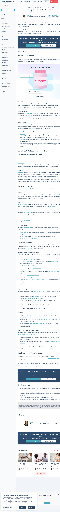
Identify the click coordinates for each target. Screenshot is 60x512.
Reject (22, 507)
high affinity (28, 103)
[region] (19, 501)
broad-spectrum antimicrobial (31, 113)
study (19, 254)
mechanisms (44, 157)
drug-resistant (30, 248)
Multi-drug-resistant (22, 244)
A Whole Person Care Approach (36, 7)
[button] (20, 1)
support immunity (33, 238)
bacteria (44, 194)
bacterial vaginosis (54, 261)
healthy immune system (38, 291)
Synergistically (23, 232)
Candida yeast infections (29, 265)
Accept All (31, 507)
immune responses (38, 300)
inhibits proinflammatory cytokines (33, 315)
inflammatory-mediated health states (26, 334)
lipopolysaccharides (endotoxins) (36, 323)
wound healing (37, 348)
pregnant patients (36, 366)
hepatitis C (52, 206)
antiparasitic (27, 220)
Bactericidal (20, 172)
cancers (34, 284)
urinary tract (32, 261)
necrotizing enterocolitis (31, 259)
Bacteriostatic (21, 163)
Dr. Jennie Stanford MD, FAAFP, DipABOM (35, 16)
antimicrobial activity (29, 188)
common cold (36, 296)
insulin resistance (45, 346)
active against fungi (28, 212)
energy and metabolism (30, 282)
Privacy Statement (26, 502)
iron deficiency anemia (30, 277)
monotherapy (24, 236)
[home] (8, 2)
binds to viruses (22, 204)
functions (38, 57)
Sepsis (21, 259)
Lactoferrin (20, 22)
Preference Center (7, 507)
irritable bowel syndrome (33, 275)
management (52, 271)
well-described (27, 227)
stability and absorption (53, 358)
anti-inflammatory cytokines (46, 319)
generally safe (27, 363)
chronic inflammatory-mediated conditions (35, 279)
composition (30, 298)
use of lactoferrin (37, 268)
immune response (35, 124)
